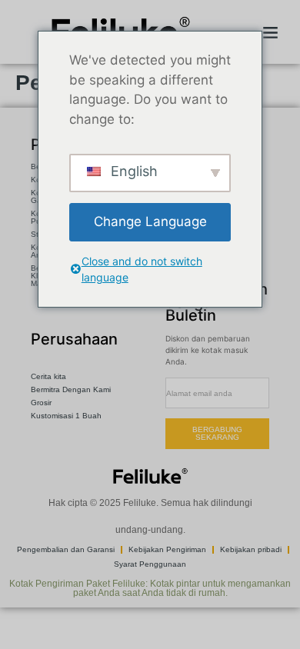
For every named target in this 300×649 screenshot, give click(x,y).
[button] (270, 32)
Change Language (150, 221)
